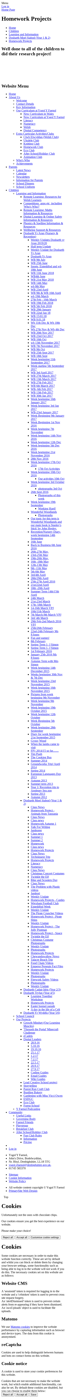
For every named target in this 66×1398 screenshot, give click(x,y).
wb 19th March (40, 296)
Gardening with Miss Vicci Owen (43, 1095)
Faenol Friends (24, 1122)
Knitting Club (31, 143)
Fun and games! (40, 637)
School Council (25, 1016)
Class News (38, 807)
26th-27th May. (40, 551)
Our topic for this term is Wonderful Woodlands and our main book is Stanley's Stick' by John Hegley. (46, 523)
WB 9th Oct (38, 349)
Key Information (25, 107)
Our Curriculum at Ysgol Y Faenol (36, 110)
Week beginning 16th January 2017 (43, 401)
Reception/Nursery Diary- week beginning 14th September (46, 535)
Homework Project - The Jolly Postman (45, 928)
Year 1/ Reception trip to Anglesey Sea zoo (45, 789)
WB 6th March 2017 (43, 385)
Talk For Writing (40, 827)
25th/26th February (42, 628)
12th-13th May (39, 564)
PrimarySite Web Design (23, 1190)
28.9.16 (35, 1042)
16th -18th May (40, 561)
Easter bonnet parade (43, 1006)
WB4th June (38, 276)
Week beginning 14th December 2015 (43, 669)
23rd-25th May (39, 555)
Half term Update (41, 246)
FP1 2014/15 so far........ (45, 750)
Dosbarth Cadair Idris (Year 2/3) (42, 989)
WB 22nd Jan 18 (40, 312)
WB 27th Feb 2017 (42, 382)
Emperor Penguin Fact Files (47, 966)
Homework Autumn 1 (43, 823)
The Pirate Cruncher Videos (47, 913)
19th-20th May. (40, 558)
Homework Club (33, 147)
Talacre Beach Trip (42, 959)
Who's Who (23, 160)
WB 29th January (41, 309)
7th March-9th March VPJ (46, 614)
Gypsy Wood (38, 740)
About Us (14, 97)
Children (14, 31)
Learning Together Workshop (41, 998)
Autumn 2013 (39, 780)
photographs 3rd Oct (50, 488)
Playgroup (22, 1125)
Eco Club (28, 150)
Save (33, 1394)
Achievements (24, 163)
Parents (13, 166)
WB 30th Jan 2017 (42, 395)
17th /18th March (41, 604)
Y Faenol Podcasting (28, 1109)
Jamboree (36, 830)
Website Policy (17, 1181)
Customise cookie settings (45, 1237)
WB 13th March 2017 (43, 379)
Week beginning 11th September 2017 (43, 361)
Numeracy (29, 123)
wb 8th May (38, 286)
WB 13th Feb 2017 (42, 392)
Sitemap (13, 1174)
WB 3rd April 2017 (42, 372)
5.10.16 (35, 1045)
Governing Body (26, 1118)
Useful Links (23, 1115)
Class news (37, 820)
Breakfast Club (25, 1128)
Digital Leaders (32, 1039)
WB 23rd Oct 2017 (42, 336)
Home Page (8, 9)
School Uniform (25, 186)
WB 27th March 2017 (43, 375)
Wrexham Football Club (45, 903)
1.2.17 (34, 1055)
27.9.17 (35, 1069)
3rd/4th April (38, 574)
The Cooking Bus (41, 757)
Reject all (8, 1237)
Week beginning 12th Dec (46, 442)
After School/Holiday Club (39, 153)
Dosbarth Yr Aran (41, 256)
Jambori (35, 893)
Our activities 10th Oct (51, 478)
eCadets (28, 1036)
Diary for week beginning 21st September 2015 (46, 736)
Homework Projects (20, 41)
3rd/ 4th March (39, 618)
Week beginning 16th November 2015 (43, 689)
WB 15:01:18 (39, 316)
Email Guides (39, 1075)
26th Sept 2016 (39, 492)
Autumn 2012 (39, 797)
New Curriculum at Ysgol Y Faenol (44, 117)
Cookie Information (20, 1177)
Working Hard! (47, 508)
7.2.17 (34, 1059)
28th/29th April (39, 578)
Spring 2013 (38, 793)
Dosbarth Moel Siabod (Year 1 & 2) (29, 37)
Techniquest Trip (40, 856)
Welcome (21, 100)
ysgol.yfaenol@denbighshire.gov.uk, (30, 1165)
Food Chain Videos (42, 963)
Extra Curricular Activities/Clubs (35, 133)
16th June (36, 541)
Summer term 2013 (42, 783)
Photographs (45, 515)
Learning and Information (23, 34)
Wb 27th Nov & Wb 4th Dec (48, 329)
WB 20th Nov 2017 (42, 332)
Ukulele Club (31, 140)
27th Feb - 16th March (44, 299)
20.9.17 (35, 1065)
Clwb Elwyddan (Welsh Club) (41, 137)
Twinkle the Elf (40, 876)
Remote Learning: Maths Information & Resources (38, 211)
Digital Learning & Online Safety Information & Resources (42, 218)
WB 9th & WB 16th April (46, 292)
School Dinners (25, 183)
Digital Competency (35, 130)
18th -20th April (40, 588)
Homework (37, 843)
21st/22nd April (40, 584)
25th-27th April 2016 (43, 581)
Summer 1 (37, 837)
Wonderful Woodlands (44, 511)
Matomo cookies (20, 1326)
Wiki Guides (38, 1079)
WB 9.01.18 (38, 319)
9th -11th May (39, 568)
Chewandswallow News (45, 956)
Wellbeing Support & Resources (42, 229)
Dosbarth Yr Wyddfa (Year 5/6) (41, 1012)
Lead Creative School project (40, 1082)
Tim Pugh (36, 754)
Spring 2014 (38, 770)
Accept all (21, 1237)
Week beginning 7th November (42, 430)
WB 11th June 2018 (42, 273)
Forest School (31, 1105)
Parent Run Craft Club (36, 1089)
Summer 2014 (39, 760)
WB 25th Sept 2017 (42, 352)
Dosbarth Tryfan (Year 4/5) (39, 992)
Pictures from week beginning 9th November (45, 696)
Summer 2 (37, 840)
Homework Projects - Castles (48, 900)
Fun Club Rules (32, 1135)
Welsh (27, 127)
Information (30, 1138)
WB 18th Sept (39, 356)
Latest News (23, 170)
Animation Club (32, 156)
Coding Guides (39, 1072)
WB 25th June (39, 263)
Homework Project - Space (46, 933)
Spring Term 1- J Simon (44, 644)
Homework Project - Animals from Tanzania (44, 812)
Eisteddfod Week (41, 906)
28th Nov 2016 (39, 458)
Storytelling (30, 1085)
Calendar (21, 173)
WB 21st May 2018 (42, 279)
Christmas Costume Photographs (42, 941)
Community (16, 1112)
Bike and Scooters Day (44, 880)
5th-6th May (38, 571)
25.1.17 (35, 1052)
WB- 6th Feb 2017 (42, 389)
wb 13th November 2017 (45, 342)
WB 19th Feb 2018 (42, 302)
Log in (5, 6)
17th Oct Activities (49, 468)
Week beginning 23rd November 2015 (43, 682)
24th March (37, 598)
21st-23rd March (40, 601)
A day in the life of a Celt (45, 1009)
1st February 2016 (41, 651)
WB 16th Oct (38, 339)
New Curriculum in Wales (38, 113)
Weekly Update (40, 896)
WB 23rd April (39, 289)
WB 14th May (39, 283)
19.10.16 (36, 1049)
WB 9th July (38, 259)
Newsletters (23, 176)
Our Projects (23, 1019)
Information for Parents (29, 180)
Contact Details (25, 103)
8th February (38, 641)
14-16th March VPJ (42, 608)
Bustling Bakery (32, 1092)
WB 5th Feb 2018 (41, 306)
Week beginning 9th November (42, 702)
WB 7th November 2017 (45, 346)
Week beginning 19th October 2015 (43, 709)
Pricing (27, 1142)
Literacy (28, 120)
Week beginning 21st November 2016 (43, 454)
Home (12, 27)
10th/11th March (40, 611)
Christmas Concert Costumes (47, 873)
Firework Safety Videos (44, 979)
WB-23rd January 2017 (44, 412)
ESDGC (28, 1099)
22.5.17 (35, 1062)
